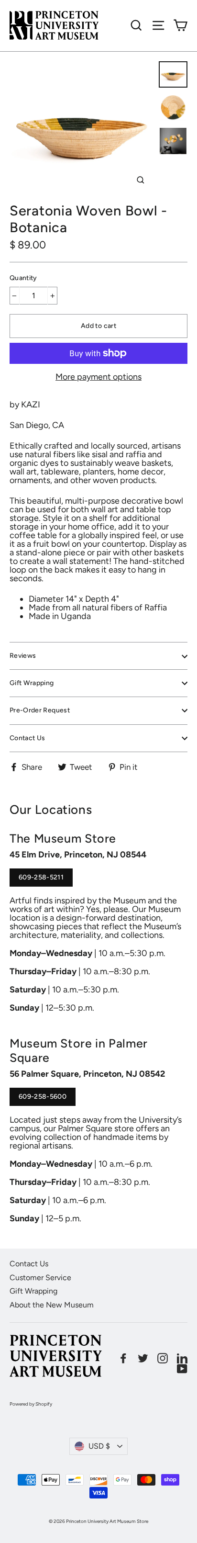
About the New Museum (52, 1304)
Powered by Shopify (31, 1404)
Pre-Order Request (40, 710)
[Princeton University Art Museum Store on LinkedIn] (182, 1358)
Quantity (23, 278)
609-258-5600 (42, 1099)
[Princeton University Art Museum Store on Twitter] (143, 1358)
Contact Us (27, 738)
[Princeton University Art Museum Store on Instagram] (162, 1358)
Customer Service (40, 1277)
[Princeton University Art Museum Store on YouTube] (182, 1368)
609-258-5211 (41, 880)
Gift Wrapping (32, 683)
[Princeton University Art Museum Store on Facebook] (123, 1358)
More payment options (98, 376)
